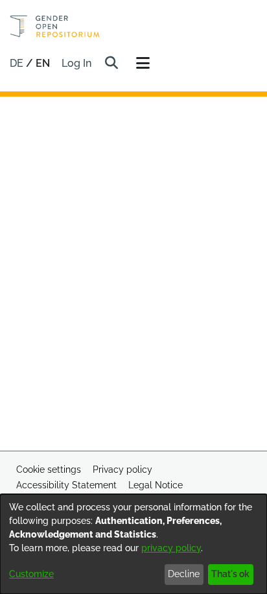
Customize (31, 574)
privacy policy (171, 548)
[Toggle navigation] (143, 63)
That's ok (230, 574)
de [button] (18, 63)
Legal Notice (155, 485)
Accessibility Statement (66, 485)
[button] (111, 63)
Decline (184, 574)
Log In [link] (77, 63)
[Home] (55, 26)
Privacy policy (122, 469)
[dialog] (133, 544)
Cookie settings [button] (48, 469)
